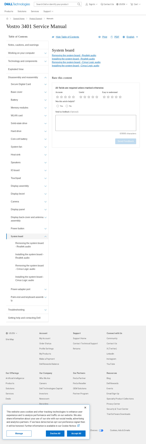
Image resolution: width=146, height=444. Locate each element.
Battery (14, 100)
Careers (43, 383)
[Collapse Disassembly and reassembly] (45, 77)
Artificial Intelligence (15, 378)
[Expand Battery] (45, 100)
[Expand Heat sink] (45, 154)
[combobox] (58, 4)
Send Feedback (126, 141)
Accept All (76, 433)
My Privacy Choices (89, 430)
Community (112, 338)
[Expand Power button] (45, 228)
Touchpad (16, 178)
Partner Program (80, 393)
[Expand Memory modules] (45, 107)
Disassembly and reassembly (23, 77)
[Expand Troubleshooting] (45, 310)
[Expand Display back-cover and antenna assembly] (45, 217)
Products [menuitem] (9, 11)
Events (110, 388)
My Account (44, 338)
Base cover (16, 92)
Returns (76, 349)
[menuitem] (48, 11)
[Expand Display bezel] (45, 194)
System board (17, 236)
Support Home (19, 19)
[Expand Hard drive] (45, 131)
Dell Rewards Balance (49, 364)
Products (10, 383)
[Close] (85, 407)
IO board (15, 170)
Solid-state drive (19, 123)
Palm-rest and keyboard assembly (27, 299)
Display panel (18, 209)
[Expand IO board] (45, 170)
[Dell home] (7, 19)
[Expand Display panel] (45, 209)
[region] (95, 50)
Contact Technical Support (85, 343)
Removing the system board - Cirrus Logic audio (29, 267)
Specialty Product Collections (120, 399)
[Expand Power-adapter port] (45, 289)
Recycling (43, 404)
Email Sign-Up (113, 393)
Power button (17, 228)
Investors (43, 393)
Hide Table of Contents (67, 37)
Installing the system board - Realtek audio (29, 256)
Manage (19, 433)
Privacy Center (113, 404)
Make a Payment (47, 359)
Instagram (111, 359)
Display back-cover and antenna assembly (27, 219)
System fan (16, 147)
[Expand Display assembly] (45, 186)
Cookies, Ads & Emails (120, 430)
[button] (92, 4)
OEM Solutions (79, 388)
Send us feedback (66, 112)
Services (10, 393)
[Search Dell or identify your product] (79, 4)
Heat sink (15, 154)
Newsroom (44, 399)
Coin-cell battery (19, 139)
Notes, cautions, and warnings (23, 45)
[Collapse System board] (45, 236)
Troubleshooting (16, 310)
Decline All (55, 433)
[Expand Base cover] (45, 92)
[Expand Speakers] (45, 162)
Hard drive (16, 131)
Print (104, 37)
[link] (107, 4)
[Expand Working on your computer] (45, 53)
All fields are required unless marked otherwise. (79, 88)
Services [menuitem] (35, 11)
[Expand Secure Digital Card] (45, 84)
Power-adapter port (20, 289)
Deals (8, 399)
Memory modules (19, 107)
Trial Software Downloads (118, 414)
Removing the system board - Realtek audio (29, 245)
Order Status (45, 343)
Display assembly (20, 186)
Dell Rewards (112, 383)
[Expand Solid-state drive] (45, 123)
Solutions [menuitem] (22, 11)
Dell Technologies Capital (50, 388)
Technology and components (22, 61)
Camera (15, 201)
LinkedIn (110, 354)
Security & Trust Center (117, 409)
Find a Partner (79, 378)
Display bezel (18, 194)
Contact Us (112, 343)
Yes (61, 106)
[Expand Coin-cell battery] (45, 139)
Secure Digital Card (21, 84)
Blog (109, 378)
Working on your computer (21, 53)
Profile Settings (46, 349)
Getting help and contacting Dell (24, 318)
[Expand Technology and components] (45, 61)
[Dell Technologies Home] (17, 4)
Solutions (10, 388)
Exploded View (16, 69)
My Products (45, 354)
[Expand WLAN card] (45, 115)
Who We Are (44, 378)
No (70, 106)
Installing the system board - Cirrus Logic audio (29, 278)
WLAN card (17, 115)
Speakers (16, 162)
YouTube (111, 364)
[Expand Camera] (45, 201)
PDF (116, 37)
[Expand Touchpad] (45, 178)
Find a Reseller (79, 383)
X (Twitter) (112, 349)
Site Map (10, 339)
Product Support (36, 19)
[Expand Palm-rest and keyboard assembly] (45, 297)
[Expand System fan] (45, 147)
